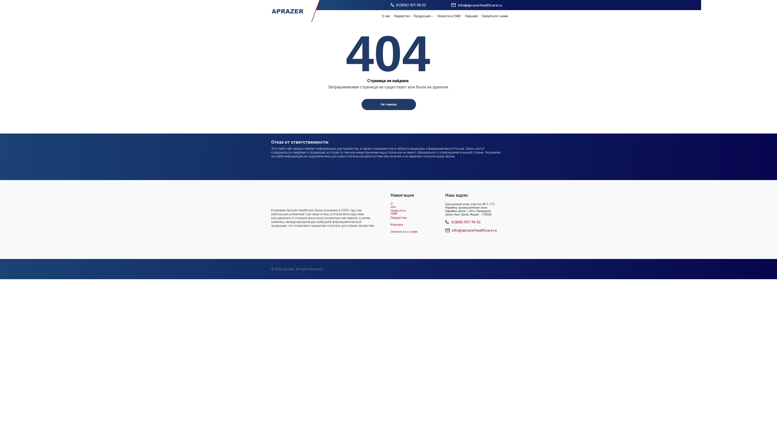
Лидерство (402, 16)
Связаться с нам (403, 231)
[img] (287, 11)
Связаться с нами (495, 16)
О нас (386, 16)
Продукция (421, 16)
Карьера (471, 16)
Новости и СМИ (449, 16)
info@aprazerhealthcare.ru (480, 5)
